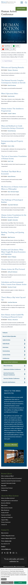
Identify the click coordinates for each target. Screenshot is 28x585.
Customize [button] (3, 579)
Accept (20, 582)
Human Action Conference (11, 362)
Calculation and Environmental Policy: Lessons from (13, 283)
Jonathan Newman (12, 302)
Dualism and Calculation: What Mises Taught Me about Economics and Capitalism (13, 252)
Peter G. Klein (11, 146)
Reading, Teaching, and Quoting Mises (12, 233)
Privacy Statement (6, 522)
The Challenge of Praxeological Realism (12, 201)
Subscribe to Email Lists (7, 517)
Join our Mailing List (6, 549)
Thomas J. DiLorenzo (13, 70)
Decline (7, 582)
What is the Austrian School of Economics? (11, 478)
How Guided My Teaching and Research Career (12, 316)
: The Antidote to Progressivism (12, 109)
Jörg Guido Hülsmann (13, 204)
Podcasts (5, 332)
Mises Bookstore (5, 510)
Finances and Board (6, 515)
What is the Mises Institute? (8, 498)
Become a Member (11, 445)
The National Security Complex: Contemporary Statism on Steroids (13, 81)
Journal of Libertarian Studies (8, 483)
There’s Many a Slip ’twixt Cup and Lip (13, 298)
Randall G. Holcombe (13, 220)
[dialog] (14, 576)
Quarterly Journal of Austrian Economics (11, 481)
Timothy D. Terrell (12, 287)
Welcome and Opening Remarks (12, 67)
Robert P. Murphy (12, 257)
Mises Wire (3, 485)
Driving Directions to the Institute (9, 500)
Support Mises (21, 8)
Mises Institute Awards (6, 508)
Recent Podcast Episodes (9, 336)
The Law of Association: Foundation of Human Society (14, 157)
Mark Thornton (11, 237)
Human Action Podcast (7, 488)
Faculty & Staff (5, 512)
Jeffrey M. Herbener (12, 272)
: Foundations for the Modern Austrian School (13, 216)
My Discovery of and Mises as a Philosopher (14, 188)
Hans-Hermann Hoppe (13, 191)
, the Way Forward (13, 269)
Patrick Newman (12, 131)
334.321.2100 (8, 541)
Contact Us (4, 524)
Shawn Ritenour (11, 176)
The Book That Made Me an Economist (11, 172)
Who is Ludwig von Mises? (7, 476)
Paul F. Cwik (10, 161)
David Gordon (11, 96)
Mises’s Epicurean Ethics (9, 93)
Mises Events (4, 505)
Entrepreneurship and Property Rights (12, 142)
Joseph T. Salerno (12, 113)
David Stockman (12, 85)
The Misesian (4, 490)
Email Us (3, 546)
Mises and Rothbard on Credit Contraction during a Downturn (12, 127)
